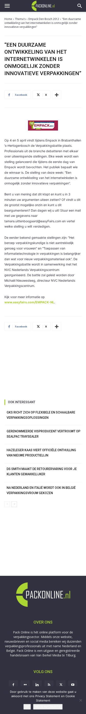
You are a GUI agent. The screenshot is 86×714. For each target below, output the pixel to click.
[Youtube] (72, 684)
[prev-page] (7, 504)
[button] (7, 6)
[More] (56, 94)
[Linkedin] (37, 684)
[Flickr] (25, 684)
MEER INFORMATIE (48, 707)
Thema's (20, 19)
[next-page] (14, 504)
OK (27, 707)
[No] (80, 700)
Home (8, 19)
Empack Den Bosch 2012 (43, 19)
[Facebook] (13, 684)
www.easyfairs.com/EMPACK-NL (29, 302)
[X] (60, 684)
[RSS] (49, 684)
